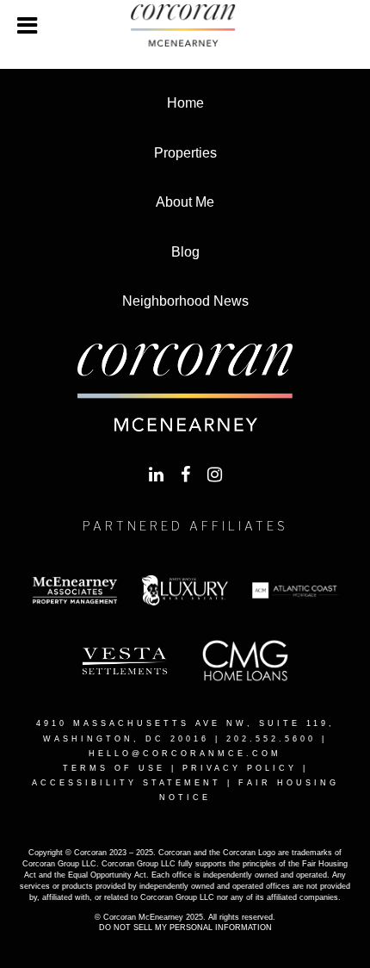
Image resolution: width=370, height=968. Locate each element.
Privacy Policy (239, 768)
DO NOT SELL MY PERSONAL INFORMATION (185, 927)
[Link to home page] (185, 26)
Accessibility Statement (126, 783)
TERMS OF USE (114, 768)
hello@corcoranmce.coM (185, 753)
